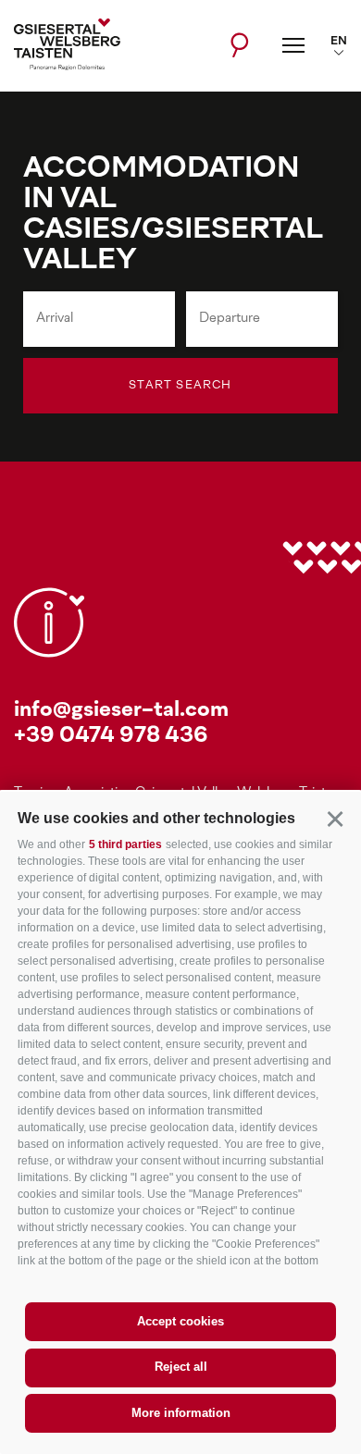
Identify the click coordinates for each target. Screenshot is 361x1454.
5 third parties (125, 844)
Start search (180, 385)
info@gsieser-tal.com (121, 710)
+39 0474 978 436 (111, 736)
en (338, 41)
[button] (334, 818)
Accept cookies (180, 1321)
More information (180, 1413)
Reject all (181, 1367)
